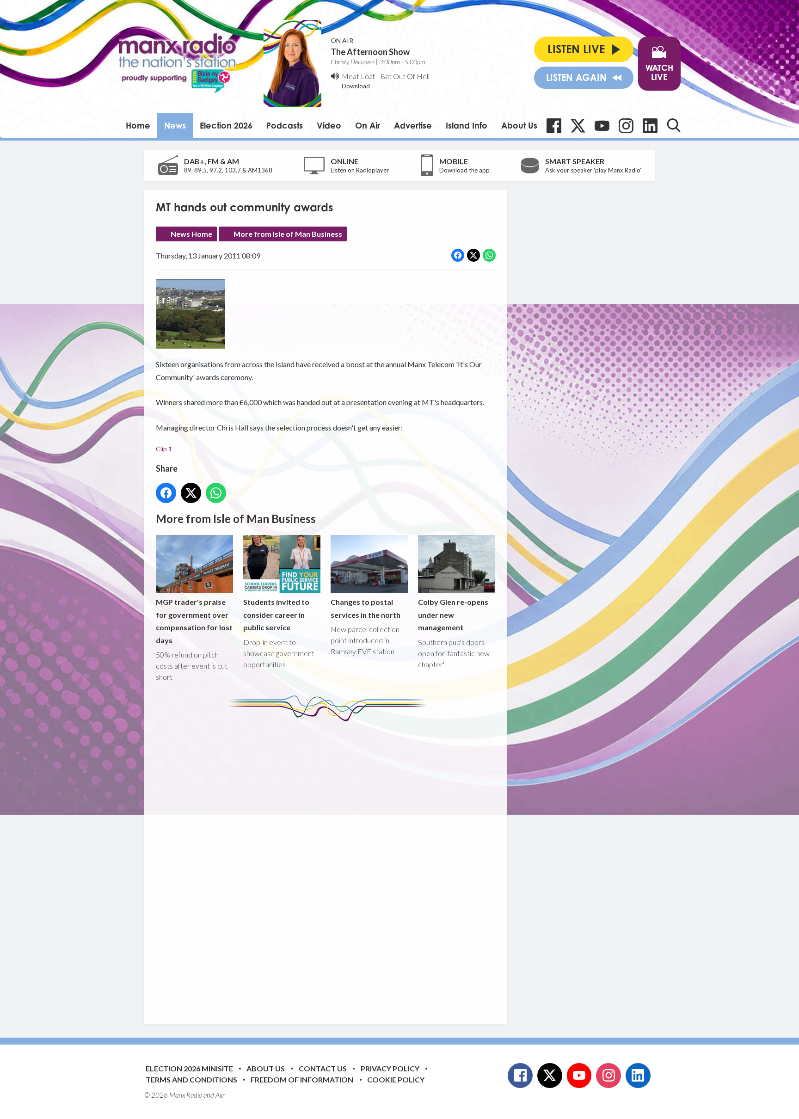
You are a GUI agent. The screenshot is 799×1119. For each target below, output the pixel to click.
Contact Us (323, 1068)
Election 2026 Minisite (189, 1068)
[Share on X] (473, 255)
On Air (367, 125)
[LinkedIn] (650, 125)
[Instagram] (626, 125)
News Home (191, 233)
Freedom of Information (302, 1079)
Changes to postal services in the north (365, 608)
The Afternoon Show (370, 52)
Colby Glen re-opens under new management (453, 614)
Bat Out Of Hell (405, 76)
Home (138, 125)
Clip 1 (164, 449)
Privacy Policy (390, 1068)
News (175, 125)
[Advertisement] (329, 865)
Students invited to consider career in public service (276, 614)
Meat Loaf (358, 76)
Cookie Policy (395, 1079)
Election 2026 (226, 125)
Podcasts (284, 125)
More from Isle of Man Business (288, 233)
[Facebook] (554, 125)
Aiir (220, 1095)
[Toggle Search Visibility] (674, 125)
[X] (578, 125)
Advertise (413, 125)
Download (356, 86)
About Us (519, 125)
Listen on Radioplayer (360, 170)
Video (329, 125)
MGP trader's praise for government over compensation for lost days (194, 620)
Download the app (464, 170)
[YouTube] (602, 125)
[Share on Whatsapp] (489, 255)
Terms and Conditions (191, 1079)
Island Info (466, 125)
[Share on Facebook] (457, 255)
